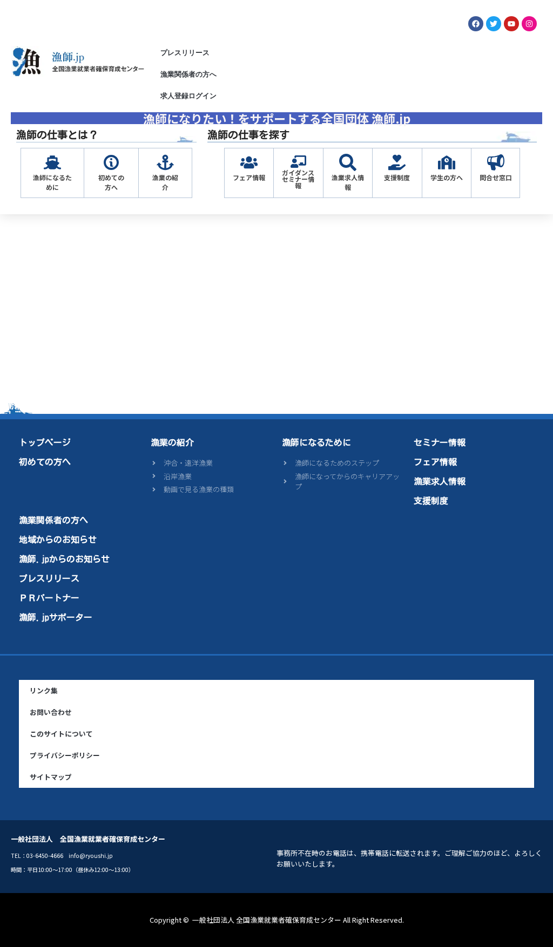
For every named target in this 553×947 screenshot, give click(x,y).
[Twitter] (493, 23)
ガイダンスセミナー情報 (298, 179)
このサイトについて (61, 733)
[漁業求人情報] (347, 162)
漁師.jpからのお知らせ (64, 559)
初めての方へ (111, 182)
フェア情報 (249, 177)
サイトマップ (51, 777)
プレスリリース (185, 53)
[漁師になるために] (52, 162)
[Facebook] (475, 23)
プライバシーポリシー (65, 755)
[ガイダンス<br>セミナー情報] (298, 161)
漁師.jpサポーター (55, 617)
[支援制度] (397, 162)
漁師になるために (52, 182)
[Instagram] (529, 23)
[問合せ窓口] (495, 162)
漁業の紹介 (165, 182)
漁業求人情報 (348, 182)
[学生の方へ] (446, 162)
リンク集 (44, 690)
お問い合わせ (51, 712)
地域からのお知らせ (58, 539)
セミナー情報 (440, 442)
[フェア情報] (249, 162)
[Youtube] (511, 23)
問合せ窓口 (496, 177)
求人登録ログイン (188, 96)
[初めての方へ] (111, 162)
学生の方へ (446, 177)
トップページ (45, 442)
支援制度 (397, 177)
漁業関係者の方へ (188, 74)
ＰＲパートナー (49, 598)
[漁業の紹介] (165, 162)
